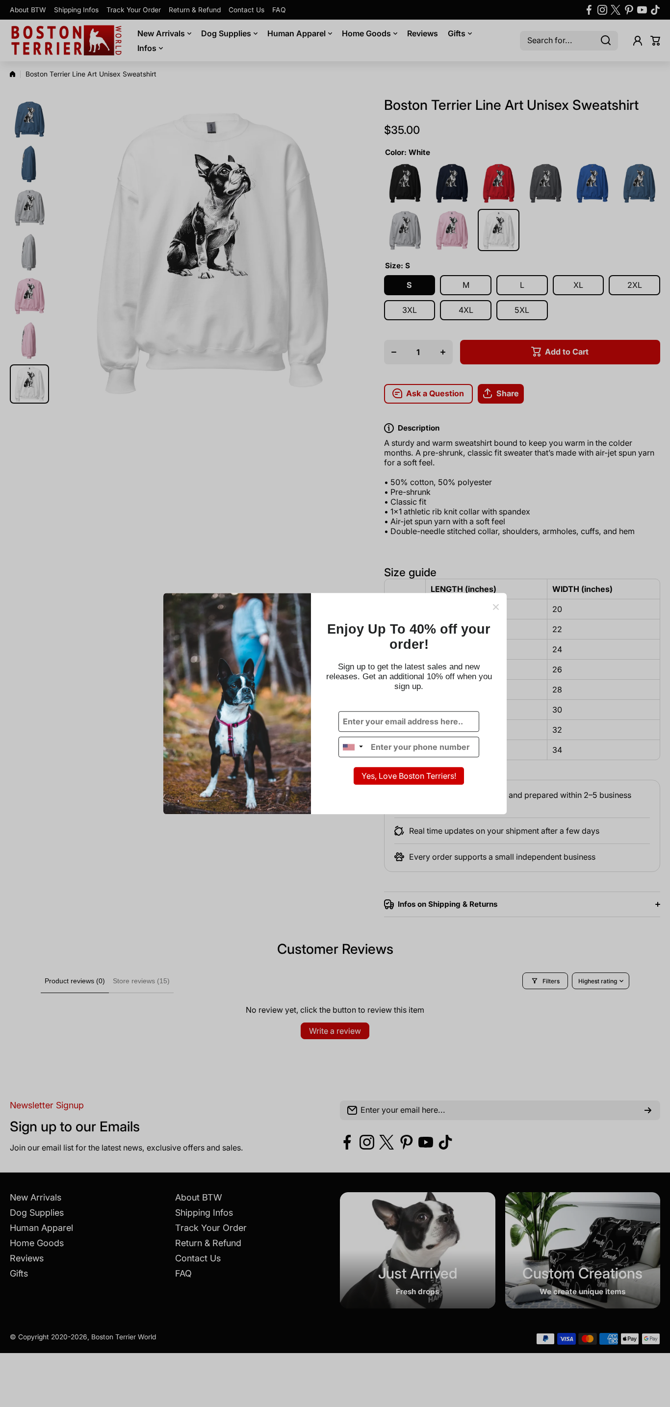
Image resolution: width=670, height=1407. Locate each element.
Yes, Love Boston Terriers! (408, 776)
